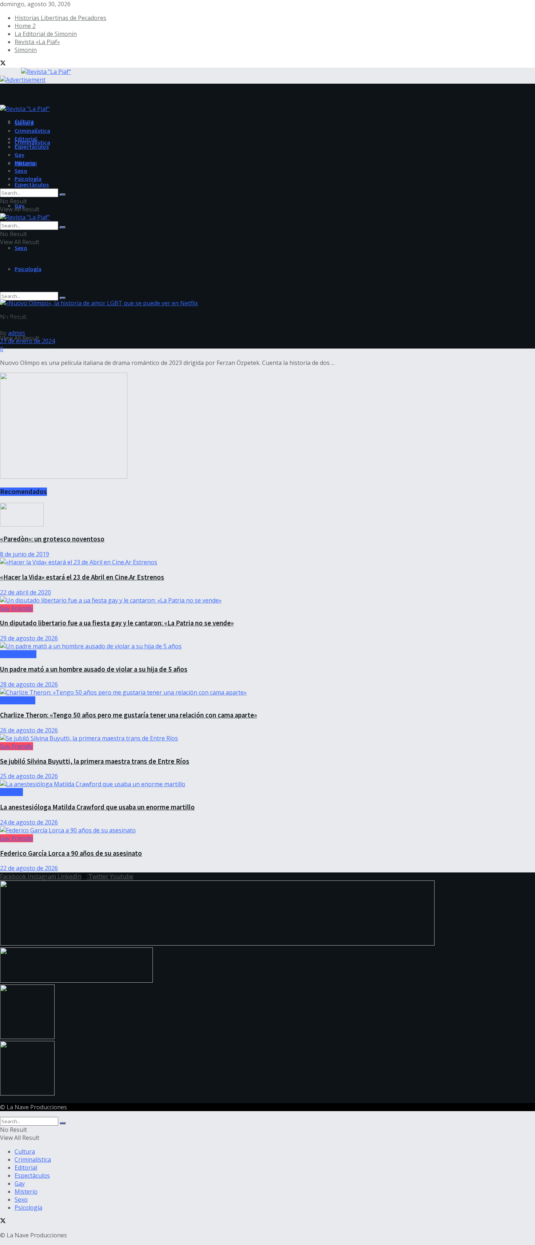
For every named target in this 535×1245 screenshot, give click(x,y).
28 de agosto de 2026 (29, 684)
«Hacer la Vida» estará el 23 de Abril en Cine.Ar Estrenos (82, 577)
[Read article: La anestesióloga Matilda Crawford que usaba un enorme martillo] (267, 784)
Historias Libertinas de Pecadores (60, 18)
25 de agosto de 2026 (29, 776)
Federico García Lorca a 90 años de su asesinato (71, 853)
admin (16, 333)
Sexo (21, 247)
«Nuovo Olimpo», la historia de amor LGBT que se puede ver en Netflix (104, 318)
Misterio (25, 162)
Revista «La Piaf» (37, 42)
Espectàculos (32, 184)
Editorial (26, 138)
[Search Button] (63, 298)
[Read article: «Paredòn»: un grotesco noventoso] (267, 515)
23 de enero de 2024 (27, 341)
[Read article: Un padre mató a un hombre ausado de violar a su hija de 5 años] (267, 646)
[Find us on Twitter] (3, 64)
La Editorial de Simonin (46, 34)
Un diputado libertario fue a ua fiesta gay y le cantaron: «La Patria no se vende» (117, 623)
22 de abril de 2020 (25, 592)
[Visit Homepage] (35, 71)
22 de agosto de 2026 (29, 868)
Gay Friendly (16, 608)
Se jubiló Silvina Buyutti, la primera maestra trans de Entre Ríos (94, 761)
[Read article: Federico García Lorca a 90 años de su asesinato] (267, 830)
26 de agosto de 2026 (29, 730)
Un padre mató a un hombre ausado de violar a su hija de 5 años (93, 669)
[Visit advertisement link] (22, 80)
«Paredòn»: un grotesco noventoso (52, 539)
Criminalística (32, 130)
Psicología (28, 269)
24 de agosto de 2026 (29, 822)
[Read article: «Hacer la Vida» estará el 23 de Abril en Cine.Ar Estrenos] (267, 562)
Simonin (26, 50)
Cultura (24, 122)
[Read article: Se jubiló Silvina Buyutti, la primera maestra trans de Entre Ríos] (267, 738)
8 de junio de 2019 (24, 554)
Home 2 (25, 26)
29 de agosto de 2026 (29, 638)
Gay (19, 154)
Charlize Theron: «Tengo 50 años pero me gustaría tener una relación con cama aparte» (128, 715)
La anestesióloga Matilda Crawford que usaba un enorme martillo (97, 807)
